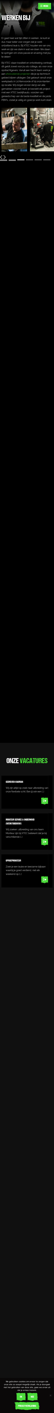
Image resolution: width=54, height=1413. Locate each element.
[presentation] (1, 157)
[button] (3, 159)
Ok (21, 1396)
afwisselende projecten (18, 73)
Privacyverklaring (27, 1405)
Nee (32, 1396)
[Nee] (50, 1395)
